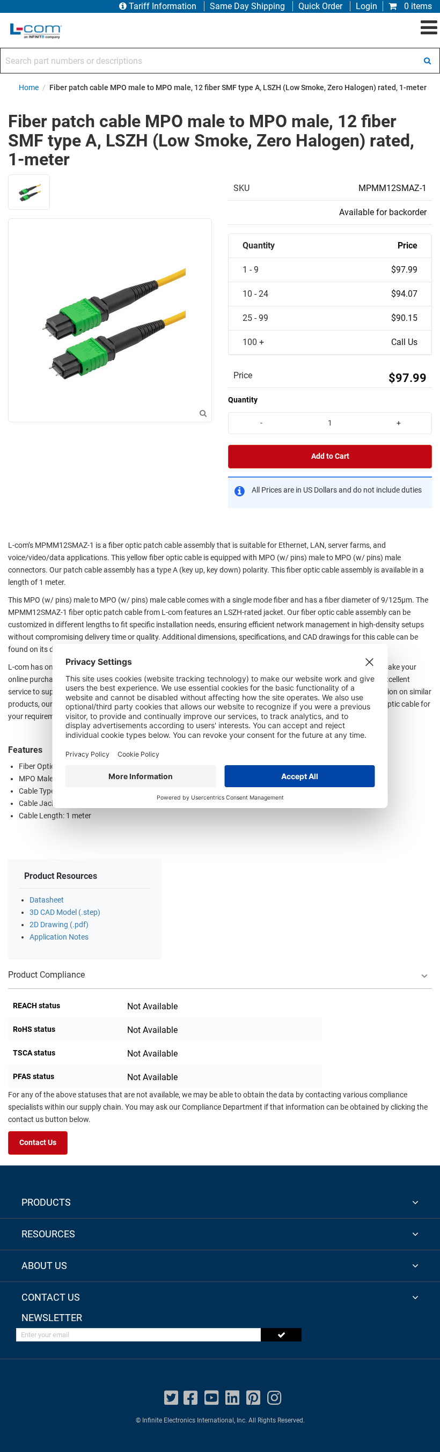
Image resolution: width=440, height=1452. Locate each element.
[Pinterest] (253, 1398)
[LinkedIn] (232, 1398)
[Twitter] (171, 1398)
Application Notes (59, 937)
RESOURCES (48, 1234)
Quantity (243, 399)
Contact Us (37, 1142)
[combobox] (220, 60)
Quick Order (320, 6)
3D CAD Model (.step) (65, 912)
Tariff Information (163, 6)
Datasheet (47, 900)
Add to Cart (330, 456)
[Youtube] (211, 1398)
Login (366, 6)
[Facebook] (190, 1398)
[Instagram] (274, 1398)
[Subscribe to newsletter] (281, 1334)
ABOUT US (44, 1265)
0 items (417, 6)
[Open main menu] (429, 27)
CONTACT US (50, 1297)
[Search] (427, 60)
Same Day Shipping (247, 6)
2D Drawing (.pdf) (59, 924)
